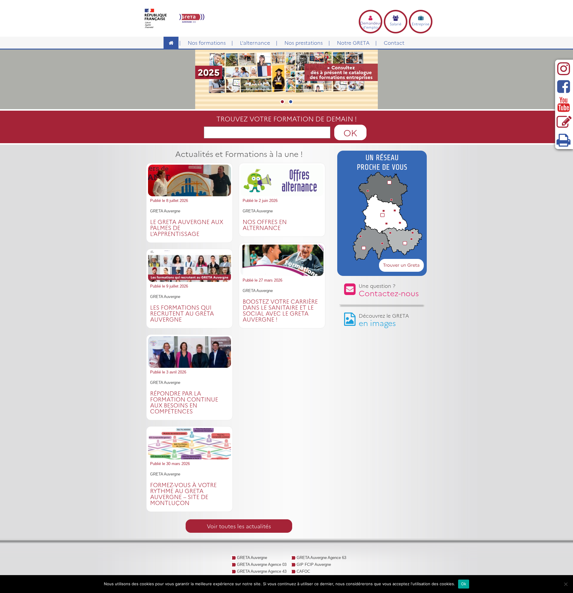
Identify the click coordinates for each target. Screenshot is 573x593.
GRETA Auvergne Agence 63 (321, 557)
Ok (463, 583)
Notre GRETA (353, 42)
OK (350, 132)
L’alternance (255, 42)
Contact (394, 42)
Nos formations (207, 42)
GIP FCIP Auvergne (314, 564)
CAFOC (303, 571)
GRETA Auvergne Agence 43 (261, 571)
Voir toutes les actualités (239, 526)
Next (443, 83)
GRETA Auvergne (252, 557)
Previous (131, 83)
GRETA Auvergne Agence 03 (261, 564)
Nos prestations (303, 42)
